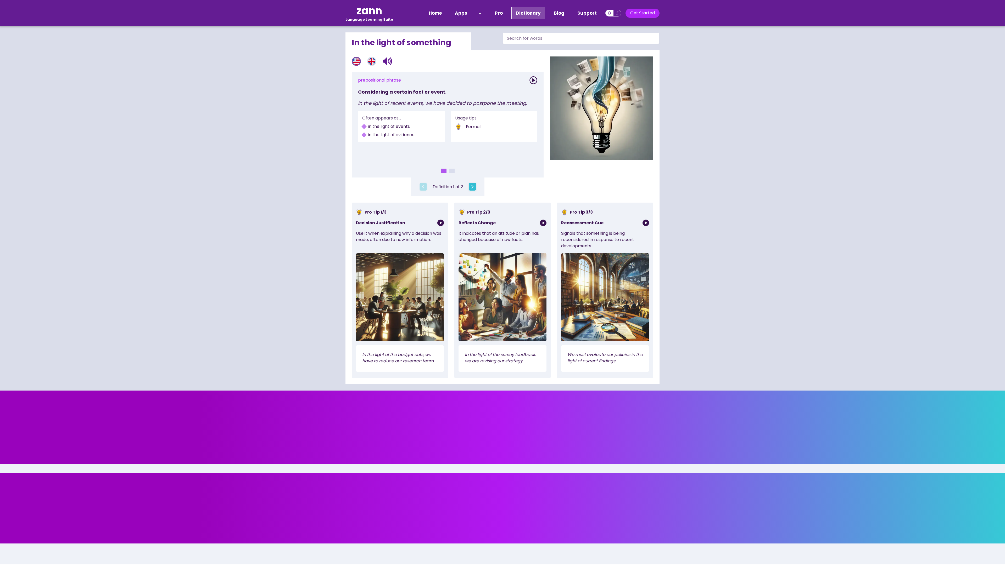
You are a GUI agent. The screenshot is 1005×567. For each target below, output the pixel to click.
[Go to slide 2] (452, 171)
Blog (559, 13)
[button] (387, 61)
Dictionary (528, 13)
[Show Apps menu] (480, 13)
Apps (461, 13)
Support (587, 13)
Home (435, 13)
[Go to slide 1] (443, 171)
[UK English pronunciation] (371, 61)
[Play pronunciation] (533, 80)
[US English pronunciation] (356, 61)
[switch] (613, 13)
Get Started (642, 13)
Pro (499, 13)
